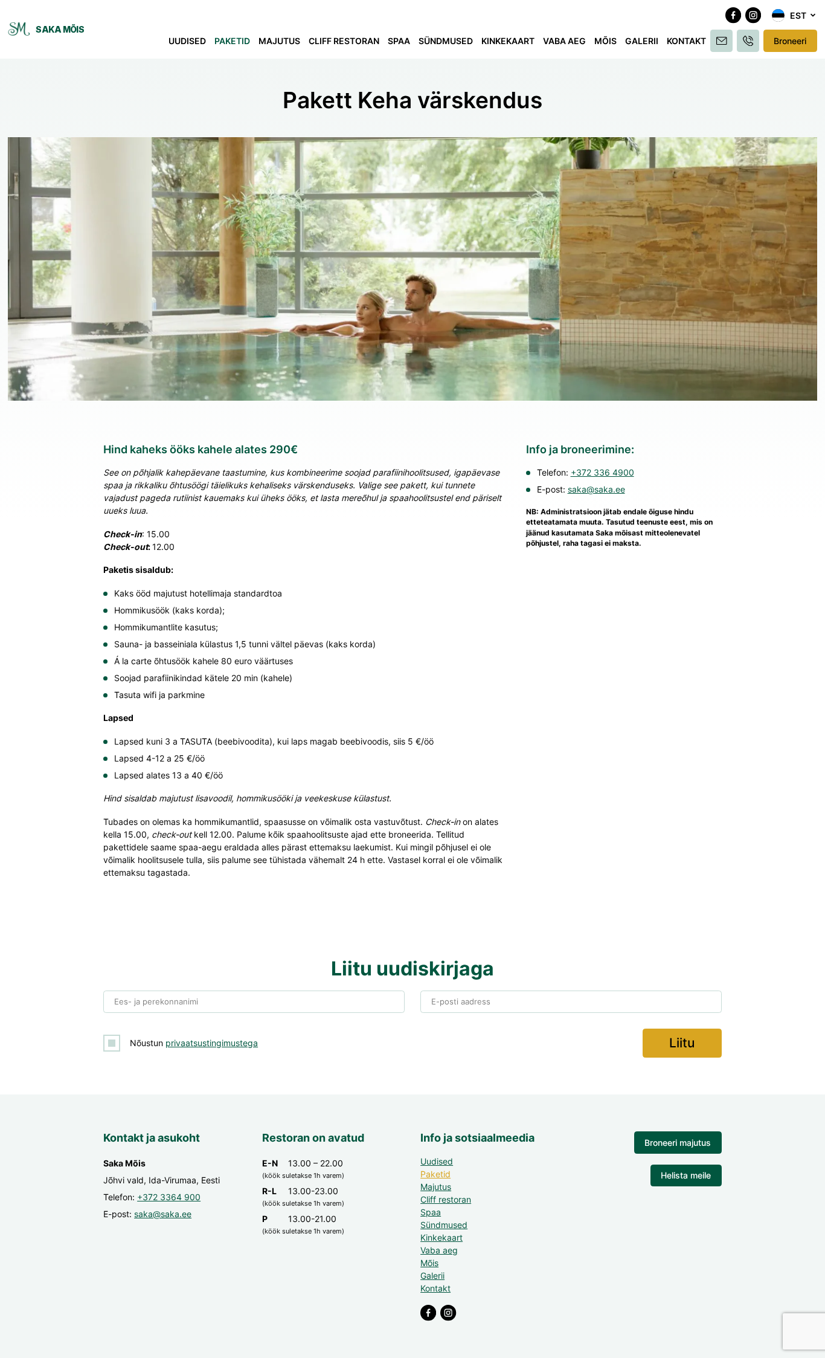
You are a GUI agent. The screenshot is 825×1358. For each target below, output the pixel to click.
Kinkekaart (507, 41)
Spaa (399, 41)
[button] (794, 16)
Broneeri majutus (677, 1142)
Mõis (605, 41)
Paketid (232, 41)
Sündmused (446, 41)
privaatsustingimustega (211, 1043)
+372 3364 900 (169, 1197)
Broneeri (790, 41)
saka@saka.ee (596, 489)
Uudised (187, 41)
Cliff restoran (344, 41)
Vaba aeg (564, 41)
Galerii (641, 41)
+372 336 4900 (602, 472)
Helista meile (686, 1175)
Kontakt (686, 41)
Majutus (279, 41)
